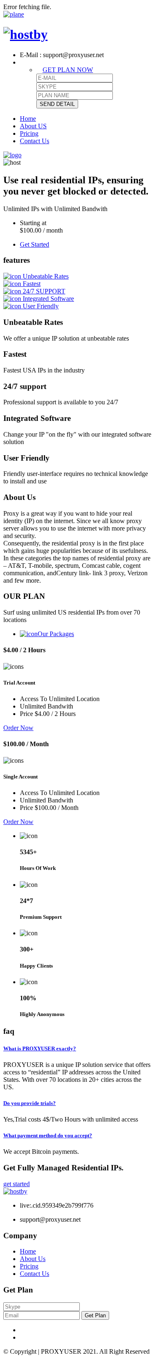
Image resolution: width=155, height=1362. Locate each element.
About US (33, 126)
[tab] (77, 1048)
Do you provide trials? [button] (29, 1103)
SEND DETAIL (57, 104)
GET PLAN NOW (68, 69)
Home (28, 118)
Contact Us (34, 140)
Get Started (34, 244)
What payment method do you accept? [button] (47, 1135)
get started (16, 1183)
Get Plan (95, 1315)
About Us (32, 1258)
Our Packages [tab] (56, 633)
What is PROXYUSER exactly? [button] (39, 1048)
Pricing (29, 133)
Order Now (18, 727)
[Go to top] (13, 14)
